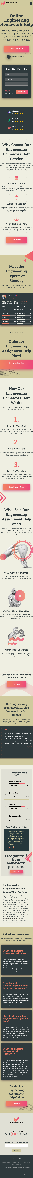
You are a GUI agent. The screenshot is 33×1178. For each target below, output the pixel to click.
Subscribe (16, 1150)
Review (19, 1158)
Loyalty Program (17, 1162)
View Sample (15, 785)
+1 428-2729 (17, 1133)
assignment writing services (11, 918)
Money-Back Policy (16, 1164)
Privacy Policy (26, 1162)
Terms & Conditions (6, 1162)
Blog (13, 1158)
